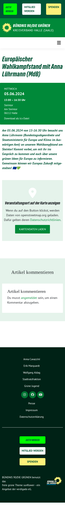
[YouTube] (40, 394)
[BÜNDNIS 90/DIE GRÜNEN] (7, 27)
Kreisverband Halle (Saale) (33, 30)
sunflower (28, 485)
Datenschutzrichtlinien (45, 220)
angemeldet (29, 298)
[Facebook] (32, 394)
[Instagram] (24, 394)
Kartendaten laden (32, 229)
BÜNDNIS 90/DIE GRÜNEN (31, 25)
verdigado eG (23, 489)
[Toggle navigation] (59, 43)
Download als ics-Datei (16, 118)
